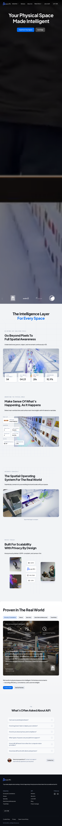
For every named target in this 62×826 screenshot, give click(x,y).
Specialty (5, 799)
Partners (33, 793)
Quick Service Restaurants (9, 801)
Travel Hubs (6, 804)
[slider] (31, 503)
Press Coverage (35, 804)
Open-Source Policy (23, 819)
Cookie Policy (6, 819)
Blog (32, 801)
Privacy (14, 819)
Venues (5, 796)
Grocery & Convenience (9, 793)
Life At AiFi (33, 799)
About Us (33, 796)
